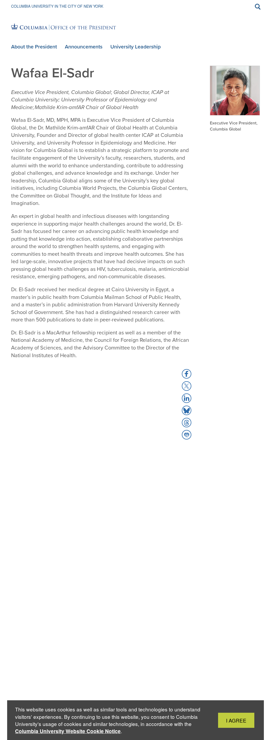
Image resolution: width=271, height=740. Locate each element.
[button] (186, 374)
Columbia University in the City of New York (57, 6)
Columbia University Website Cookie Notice (68, 731)
